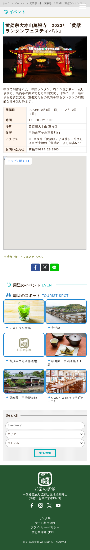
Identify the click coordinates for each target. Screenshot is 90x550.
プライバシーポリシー (45, 527)
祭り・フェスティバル (28, 256)
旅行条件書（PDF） (45, 532)
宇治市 (8, 256)
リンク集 (45, 518)
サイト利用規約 (45, 522)
